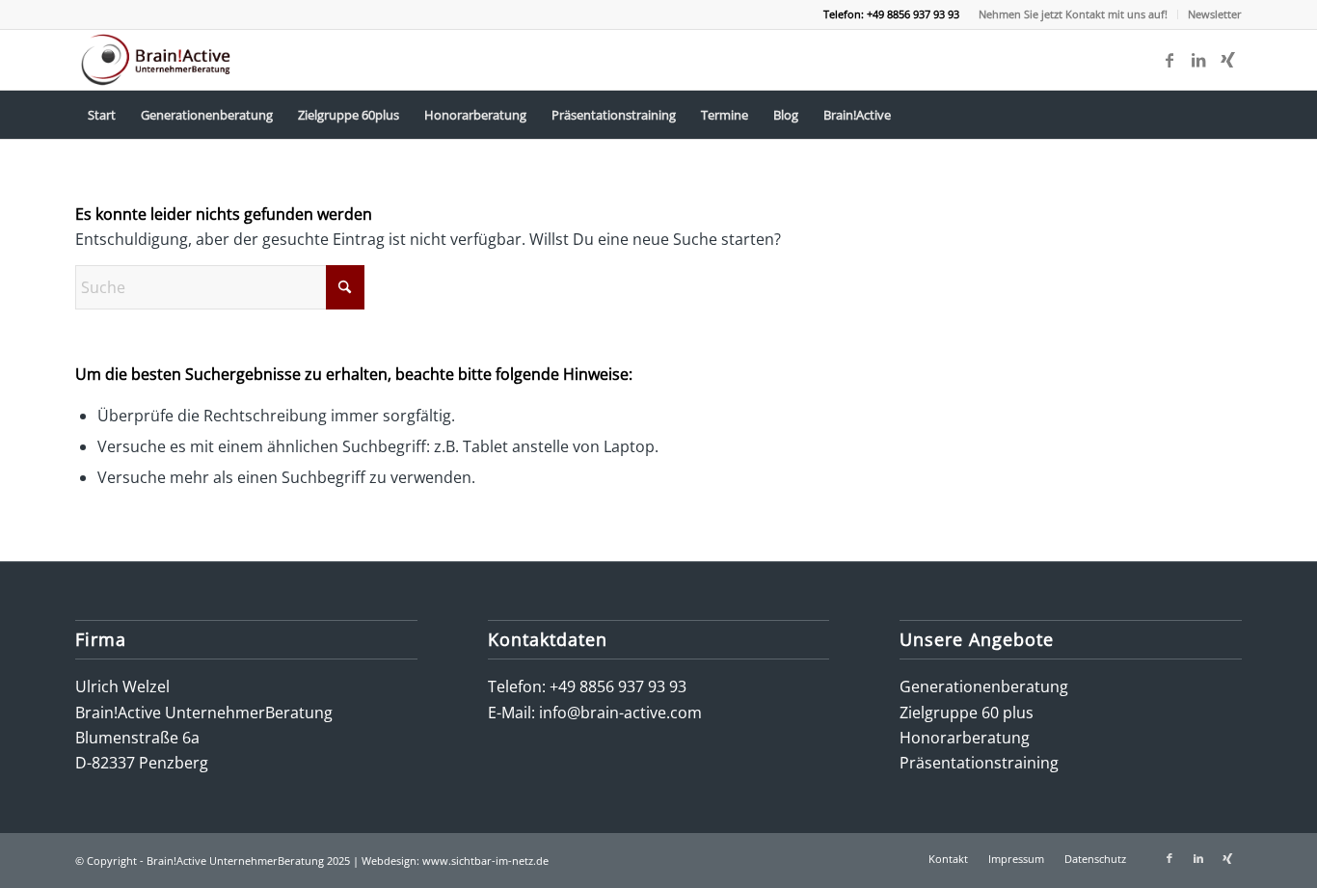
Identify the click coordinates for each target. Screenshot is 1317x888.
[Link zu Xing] (1227, 59)
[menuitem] (1073, 14)
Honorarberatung (965, 737)
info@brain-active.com (620, 712)
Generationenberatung (984, 686)
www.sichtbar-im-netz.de (485, 860)
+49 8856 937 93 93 (618, 686)
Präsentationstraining (979, 762)
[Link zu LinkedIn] (1198, 59)
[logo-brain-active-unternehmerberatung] (157, 60)
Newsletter (1215, 14)
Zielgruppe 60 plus (967, 712)
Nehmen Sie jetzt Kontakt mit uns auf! (1073, 14)
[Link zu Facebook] (1169, 59)
